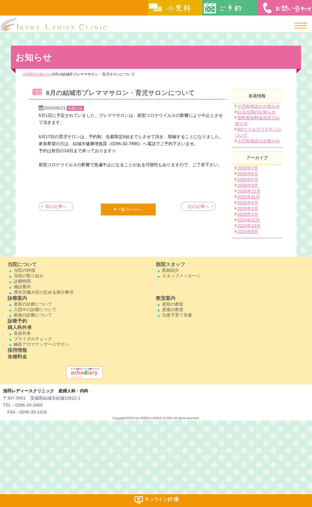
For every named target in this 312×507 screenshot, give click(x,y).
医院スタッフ (170, 264)
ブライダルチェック (33, 338)
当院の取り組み (29, 275)
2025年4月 (247, 202)
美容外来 (22, 333)
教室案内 (166, 298)
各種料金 (17, 356)
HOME (28, 74)
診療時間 (22, 281)
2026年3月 (247, 185)
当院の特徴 (24, 270)
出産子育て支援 (177, 315)
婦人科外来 (20, 327)
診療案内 (17, 298)
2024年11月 (248, 220)
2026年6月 (247, 173)
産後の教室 (172, 309)
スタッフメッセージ (181, 275)
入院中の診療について (35, 309)
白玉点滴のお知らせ (256, 112)
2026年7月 (247, 168)
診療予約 (17, 320)
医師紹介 (170, 270)
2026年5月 (247, 179)
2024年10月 (249, 225)
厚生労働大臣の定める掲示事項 (43, 292)
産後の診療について (33, 315)
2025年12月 (249, 191)
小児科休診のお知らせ (258, 106)
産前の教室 (172, 304)
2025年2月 (247, 214)
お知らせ (43, 74)
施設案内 (22, 286)
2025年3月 (247, 208)
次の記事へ (198, 206)
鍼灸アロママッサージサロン (41, 344)
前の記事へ (56, 206)
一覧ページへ (129, 209)
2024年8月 (247, 231)
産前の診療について (33, 304)
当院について (22, 264)
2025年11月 (248, 196)
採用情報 (17, 350)
